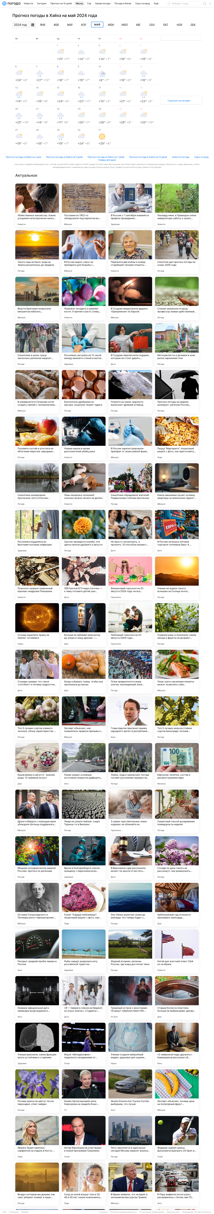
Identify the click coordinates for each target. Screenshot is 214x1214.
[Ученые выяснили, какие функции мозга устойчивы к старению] (37, 1044)
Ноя (179, 24)
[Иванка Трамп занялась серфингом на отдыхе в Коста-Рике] (37, 1138)
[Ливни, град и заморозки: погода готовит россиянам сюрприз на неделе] (130, 765)
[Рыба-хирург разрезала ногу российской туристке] (84, 951)
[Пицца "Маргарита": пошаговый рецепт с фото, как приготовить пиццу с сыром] (177, 438)
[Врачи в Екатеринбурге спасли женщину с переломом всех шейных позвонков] (84, 858)
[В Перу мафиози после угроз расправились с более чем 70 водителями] (177, 1184)
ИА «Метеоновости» (202, 1212)
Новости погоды (180, 157)
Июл (125, 24)
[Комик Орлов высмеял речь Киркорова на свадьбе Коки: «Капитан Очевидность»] (84, 1091)
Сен (152, 24)
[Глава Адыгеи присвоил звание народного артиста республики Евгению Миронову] (130, 718)
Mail (4, 1212)
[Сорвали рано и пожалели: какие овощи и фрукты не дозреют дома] (177, 625)
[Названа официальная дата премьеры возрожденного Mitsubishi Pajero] (37, 998)
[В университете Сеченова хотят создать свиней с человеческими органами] (37, 392)
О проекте (103, 1212)
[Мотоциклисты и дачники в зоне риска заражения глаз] (177, 345)
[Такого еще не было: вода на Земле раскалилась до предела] (37, 252)
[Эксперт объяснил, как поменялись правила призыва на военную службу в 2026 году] (84, 718)
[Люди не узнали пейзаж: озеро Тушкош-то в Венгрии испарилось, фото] (84, 811)
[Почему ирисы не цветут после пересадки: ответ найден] (37, 1091)
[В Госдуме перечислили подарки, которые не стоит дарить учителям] (130, 345)
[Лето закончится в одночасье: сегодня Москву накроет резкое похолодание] (130, 1138)
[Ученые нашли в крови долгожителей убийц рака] (84, 438)
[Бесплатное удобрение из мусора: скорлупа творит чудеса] (84, 392)
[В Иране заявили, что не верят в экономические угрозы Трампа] (130, 1184)
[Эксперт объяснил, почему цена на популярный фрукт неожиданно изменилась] (177, 1091)
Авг (138, 24)
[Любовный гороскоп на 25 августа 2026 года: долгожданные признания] (130, 625)
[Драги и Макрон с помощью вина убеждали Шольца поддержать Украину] (37, 811)
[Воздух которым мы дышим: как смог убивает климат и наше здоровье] (37, 1184)
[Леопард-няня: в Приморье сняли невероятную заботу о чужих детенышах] (177, 205)
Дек (193, 24)
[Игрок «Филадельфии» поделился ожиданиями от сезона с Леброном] (84, 1044)
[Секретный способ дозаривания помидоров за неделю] (177, 811)
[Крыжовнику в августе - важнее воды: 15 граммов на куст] (37, 765)
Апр (83, 24)
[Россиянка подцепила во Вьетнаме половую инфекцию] (37, 532)
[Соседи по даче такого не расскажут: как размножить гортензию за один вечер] (177, 858)
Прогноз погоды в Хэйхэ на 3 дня (23, 157)
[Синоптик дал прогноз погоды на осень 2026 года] (177, 252)
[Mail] (4, 3)
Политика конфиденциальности (123, 1212)
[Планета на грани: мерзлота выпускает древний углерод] (130, 392)
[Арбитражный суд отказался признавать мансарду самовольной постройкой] (177, 905)
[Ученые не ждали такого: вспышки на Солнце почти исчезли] (177, 578)
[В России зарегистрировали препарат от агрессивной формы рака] (130, 438)
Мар (70, 24)
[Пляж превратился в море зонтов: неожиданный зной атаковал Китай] (130, 671)
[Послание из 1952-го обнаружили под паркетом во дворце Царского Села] (84, 205)
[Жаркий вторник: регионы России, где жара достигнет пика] (130, 951)
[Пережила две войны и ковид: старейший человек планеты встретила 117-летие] (130, 252)
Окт (165, 24)
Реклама (24, 1212)
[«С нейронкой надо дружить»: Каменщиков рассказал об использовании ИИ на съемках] (177, 1044)
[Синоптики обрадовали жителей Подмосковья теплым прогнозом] (130, 485)
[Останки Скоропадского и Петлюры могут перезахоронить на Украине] (37, 905)
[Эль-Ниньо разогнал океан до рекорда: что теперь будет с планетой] (130, 905)
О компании (14, 1212)
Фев (56, 24)
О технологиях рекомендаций (151, 1212)
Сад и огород (201, 157)
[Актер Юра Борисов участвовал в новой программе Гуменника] (84, 1138)
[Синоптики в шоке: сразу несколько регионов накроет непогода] (37, 345)
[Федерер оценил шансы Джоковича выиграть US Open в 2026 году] (177, 1138)
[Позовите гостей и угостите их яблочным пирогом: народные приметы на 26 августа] (37, 438)
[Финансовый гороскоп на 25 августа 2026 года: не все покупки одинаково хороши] (130, 578)
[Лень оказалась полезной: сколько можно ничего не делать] (84, 485)
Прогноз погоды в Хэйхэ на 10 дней (148, 157)
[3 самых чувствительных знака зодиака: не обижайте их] (130, 811)
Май (97, 24)
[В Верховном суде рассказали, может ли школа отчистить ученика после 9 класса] (130, 858)
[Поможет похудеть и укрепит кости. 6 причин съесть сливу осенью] (84, 299)
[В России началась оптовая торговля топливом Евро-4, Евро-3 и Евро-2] (177, 532)
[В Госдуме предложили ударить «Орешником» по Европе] (130, 299)
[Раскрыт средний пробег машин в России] (37, 951)
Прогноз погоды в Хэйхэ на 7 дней (106, 157)
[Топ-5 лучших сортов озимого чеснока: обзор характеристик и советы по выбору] (37, 718)
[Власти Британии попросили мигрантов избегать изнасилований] (37, 299)
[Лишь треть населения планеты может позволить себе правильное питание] (177, 671)
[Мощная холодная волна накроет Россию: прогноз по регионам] (37, 858)
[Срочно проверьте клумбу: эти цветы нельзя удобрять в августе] (84, 532)
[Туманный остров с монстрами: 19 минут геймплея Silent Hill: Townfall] (130, 998)
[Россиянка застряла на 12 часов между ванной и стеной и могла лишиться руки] (84, 345)
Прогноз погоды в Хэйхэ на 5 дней (64, 157)
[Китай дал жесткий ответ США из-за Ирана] (177, 951)
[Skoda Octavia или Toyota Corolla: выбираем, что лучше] (130, 1091)
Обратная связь (173, 1212)
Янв (42, 24)
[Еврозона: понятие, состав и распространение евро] (177, 765)
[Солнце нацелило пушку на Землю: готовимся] (37, 625)
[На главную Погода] (13, 3)
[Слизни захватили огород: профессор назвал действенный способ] (177, 299)
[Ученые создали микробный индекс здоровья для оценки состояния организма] (130, 1044)
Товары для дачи (107, 160)
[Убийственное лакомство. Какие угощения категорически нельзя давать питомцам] (37, 205)
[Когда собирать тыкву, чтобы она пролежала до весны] (84, 671)
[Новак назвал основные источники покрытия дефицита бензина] (84, 765)
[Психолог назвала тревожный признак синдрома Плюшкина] (37, 578)
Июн (111, 24)
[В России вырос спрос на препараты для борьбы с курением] (84, 252)
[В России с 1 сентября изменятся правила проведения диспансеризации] (130, 205)
